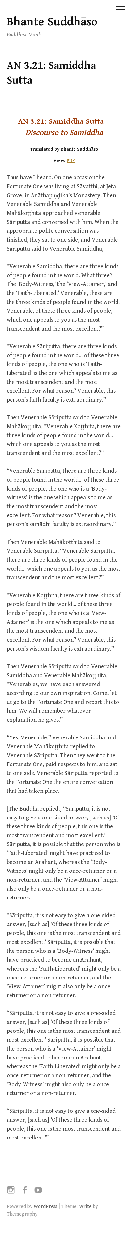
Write (85, 1206)
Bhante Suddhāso (52, 22)
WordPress (45, 1206)
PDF (71, 160)
